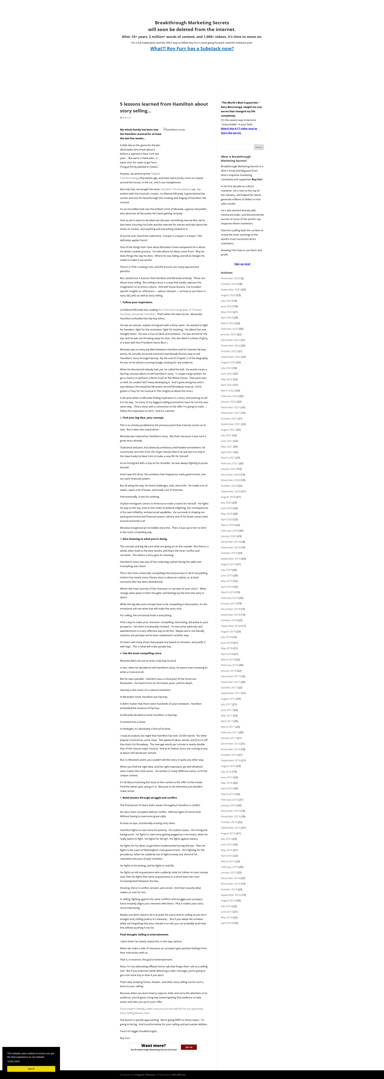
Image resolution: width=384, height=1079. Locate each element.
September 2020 (231, 491)
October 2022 (229, 351)
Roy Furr (127, 117)
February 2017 (229, 732)
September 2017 (231, 693)
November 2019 (230, 547)
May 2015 (226, 850)
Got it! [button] (31, 1069)
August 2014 (228, 900)
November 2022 (230, 345)
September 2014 (231, 895)
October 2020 (229, 485)
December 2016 (230, 743)
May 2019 (226, 581)
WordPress (179, 1074)
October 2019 (229, 553)
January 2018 (228, 670)
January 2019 (228, 603)
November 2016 (230, 749)
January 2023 (228, 334)
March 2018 (228, 659)
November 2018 (230, 614)
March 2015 (228, 861)
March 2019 (228, 592)
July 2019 (226, 570)
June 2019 (227, 575)
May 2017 (226, 715)
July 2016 (226, 771)
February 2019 (229, 598)
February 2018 (229, 665)
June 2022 (227, 373)
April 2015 (227, 855)
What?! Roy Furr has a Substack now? (192, 48)
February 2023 (229, 328)
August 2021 (228, 429)
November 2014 (230, 883)
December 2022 (230, 340)
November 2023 (230, 278)
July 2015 (226, 839)
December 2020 (230, 474)
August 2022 (228, 362)
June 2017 (227, 710)
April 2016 (227, 788)
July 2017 (226, 704)
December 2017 (230, 676)
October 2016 (229, 754)
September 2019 (231, 558)
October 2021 (229, 418)
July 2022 (226, 368)
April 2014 (227, 923)
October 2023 (229, 284)
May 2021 (226, 446)
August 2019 (228, 564)
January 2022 (228, 401)
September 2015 (231, 827)
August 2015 (228, 833)
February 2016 (229, 799)
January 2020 (228, 536)
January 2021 (228, 469)
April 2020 (227, 519)
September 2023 (231, 289)
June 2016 (227, 777)
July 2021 (226, 435)
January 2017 (228, 738)
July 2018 (226, 637)
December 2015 (230, 811)
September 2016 (231, 760)
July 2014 (226, 906)
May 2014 (226, 917)
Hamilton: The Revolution (175, 189)
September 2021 (231, 424)
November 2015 (230, 816)
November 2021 (230, 413)
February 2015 (229, 867)
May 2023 (226, 312)
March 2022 (228, 390)
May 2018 (226, 648)
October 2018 (229, 620)
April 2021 (227, 452)
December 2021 (230, 407)
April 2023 (227, 317)
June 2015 (227, 844)
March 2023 (228, 323)
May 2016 (226, 783)
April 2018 (227, 654)
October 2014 (229, 889)
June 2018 (227, 642)
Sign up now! (242, 264)
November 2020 (230, 480)
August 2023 (228, 295)
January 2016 (228, 805)
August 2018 (228, 631)
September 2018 (231, 626)
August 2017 (228, 698)
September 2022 (231, 356)
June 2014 (227, 911)
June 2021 (227, 441)
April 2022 (227, 384)
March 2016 (228, 794)
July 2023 (226, 300)
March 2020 (228, 525)
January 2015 (228, 872)
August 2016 (228, 766)
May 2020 (226, 513)
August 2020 (228, 497)
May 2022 (226, 379)
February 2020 (229, 530)
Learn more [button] (14, 1061)
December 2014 (230, 878)
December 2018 (230, 609)
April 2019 (227, 586)
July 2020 (226, 502)
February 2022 (229, 396)
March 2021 (228, 457)
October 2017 (229, 687)
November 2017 (230, 682)
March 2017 (228, 726)
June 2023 (227, 306)
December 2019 (230, 541)
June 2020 (227, 508)
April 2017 (227, 721)
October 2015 (229, 822)
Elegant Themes (145, 1074)
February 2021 (229, 463)
